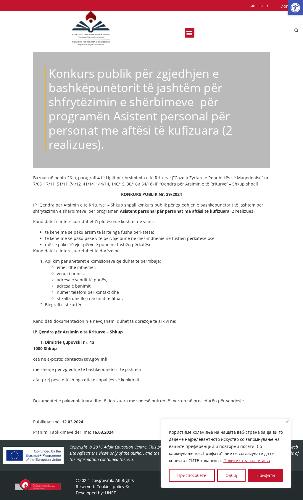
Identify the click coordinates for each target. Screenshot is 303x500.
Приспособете (191, 475)
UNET (110, 493)
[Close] (287, 421)
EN (261, 6)
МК (252, 6)
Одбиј (231, 475)
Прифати (266, 475)
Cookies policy (110, 486)
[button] (295, 7)
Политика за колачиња (246, 460)
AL (268, 6)
